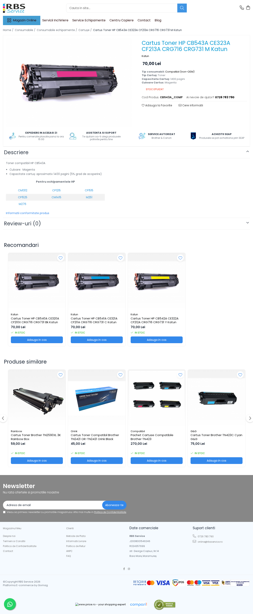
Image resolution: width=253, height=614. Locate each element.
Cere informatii (192, 105)
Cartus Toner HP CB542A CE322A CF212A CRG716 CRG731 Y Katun (154, 320)
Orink (74, 431)
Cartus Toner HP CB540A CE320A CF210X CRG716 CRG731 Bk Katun (35, 320)
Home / (8, 30)
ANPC (69, 551)
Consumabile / (25, 30)
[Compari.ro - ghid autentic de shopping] (165, 604)
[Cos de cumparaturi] (248, 8)
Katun (145, 56)
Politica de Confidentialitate (110, 512)
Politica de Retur (75, 546)
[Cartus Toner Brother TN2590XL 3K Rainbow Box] (37, 398)
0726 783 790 (205, 536)
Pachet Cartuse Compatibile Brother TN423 (152, 437)
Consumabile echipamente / (57, 30)
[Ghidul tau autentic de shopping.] (138, 605)
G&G (193, 431)
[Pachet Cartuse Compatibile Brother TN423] (156, 398)
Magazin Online (24, 20)
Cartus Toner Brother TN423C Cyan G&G (216, 437)
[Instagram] (129, 569)
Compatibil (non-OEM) (179, 72)
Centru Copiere (122, 20)
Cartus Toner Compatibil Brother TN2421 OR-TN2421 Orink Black (95, 437)
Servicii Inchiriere (55, 20)
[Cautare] (182, 8)
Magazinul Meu (12, 528)
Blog (158, 20)
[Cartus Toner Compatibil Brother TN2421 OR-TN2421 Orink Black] (97, 398)
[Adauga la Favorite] (60, 257)
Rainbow (16, 431)
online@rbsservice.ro (210, 541)
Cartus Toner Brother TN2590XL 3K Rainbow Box (36, 437)
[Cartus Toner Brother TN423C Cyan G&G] (216, 398)
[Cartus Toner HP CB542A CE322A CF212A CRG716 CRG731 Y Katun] (156, 281)
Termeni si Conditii (14, 541)
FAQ (68, 556)
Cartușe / (85, 30)
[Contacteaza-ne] (242, 8)
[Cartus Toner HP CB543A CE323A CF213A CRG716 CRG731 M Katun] (69, 82)
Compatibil (138, 431)
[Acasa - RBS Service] (22, 8)
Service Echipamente (89, 20)
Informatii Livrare (76, 541)
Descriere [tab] (16, 152)
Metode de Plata (76, 536)
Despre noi (9, 536)
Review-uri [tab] (22, 223)
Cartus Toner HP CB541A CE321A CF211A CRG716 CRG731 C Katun (94, 320)
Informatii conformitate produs (27, 213)
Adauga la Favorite (158, 105)
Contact (144, 20)
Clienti (70, 528)
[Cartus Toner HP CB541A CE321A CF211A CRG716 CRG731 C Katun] (97, 281)
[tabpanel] (69, 82)
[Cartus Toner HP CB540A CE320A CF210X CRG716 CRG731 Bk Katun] (37, 281)
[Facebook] (124, 569)
